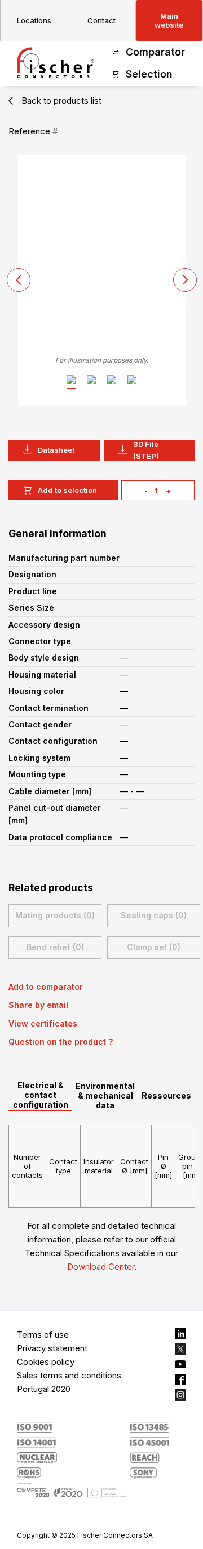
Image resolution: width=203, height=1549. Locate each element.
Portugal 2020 (43, 1389)
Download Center (100, 1266)
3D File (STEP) (146, 450)
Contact (101, 20)
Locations (34, 20)
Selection (149, 74)
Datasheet (56, 449)
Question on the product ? (60, 1041)
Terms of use (43, 1334)
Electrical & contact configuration (40, 1094)
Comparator (155, 52)
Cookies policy (45, 1361)
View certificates (42, 1023)
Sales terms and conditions (69, 1375)
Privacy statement (52, 1348)
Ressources (166, 1095)
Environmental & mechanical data (105, 1095)
